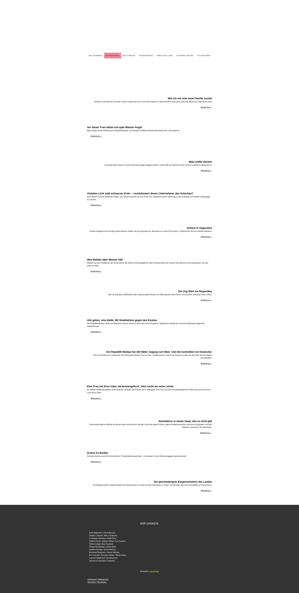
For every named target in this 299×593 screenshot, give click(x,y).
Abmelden (92, 582)
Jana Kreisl (154, 571)
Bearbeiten (102, 582)
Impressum (92, 579)
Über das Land (165, 55)
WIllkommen (95, 55)
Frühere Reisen (185, 55)
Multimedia (129, 55)
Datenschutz (103, 579)
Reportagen (112, 55)
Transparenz (146, 55)
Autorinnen (203, 55)
